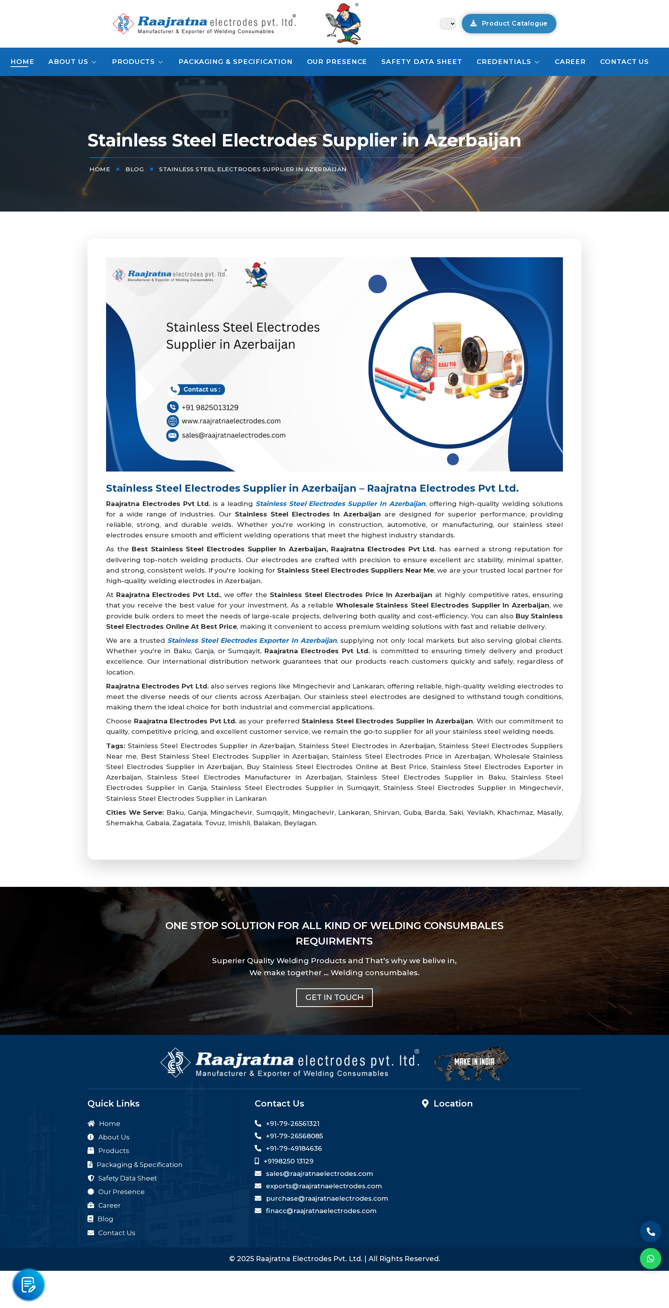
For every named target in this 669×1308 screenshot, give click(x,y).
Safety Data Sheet (421, 61)
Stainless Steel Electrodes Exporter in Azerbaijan (252, 640)
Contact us (624, 61)
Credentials (505, 61)
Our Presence (337, 61)
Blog (104, 1219)
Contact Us (116, 1233)
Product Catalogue (514, 23)
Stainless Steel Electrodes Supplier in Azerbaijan (340, 504)
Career (570, 61)
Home (22, 61)
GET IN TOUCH (334, 997)
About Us (69, 61)
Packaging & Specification (235, 61)
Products (134, 61)
